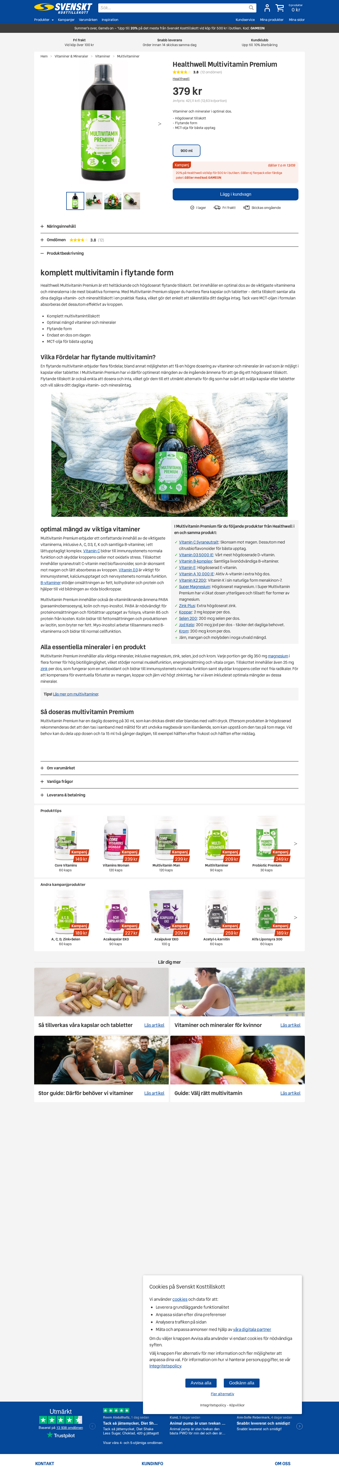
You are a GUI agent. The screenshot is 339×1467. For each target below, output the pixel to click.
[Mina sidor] (267, 8)
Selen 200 (188, 618)
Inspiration (110, 19)
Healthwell (181, 78)
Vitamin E (187, 568)
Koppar (185, 612)
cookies (180, 1299)
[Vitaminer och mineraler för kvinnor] (237, 1001)
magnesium (278, 656)
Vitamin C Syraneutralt (198, 542)
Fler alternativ (222, 1394)
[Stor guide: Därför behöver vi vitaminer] (101, 1069)
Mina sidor (297, 19)
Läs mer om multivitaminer (75, 694)
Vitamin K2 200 (192, 580)
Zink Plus (187, 606)
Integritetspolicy (165, 1366)
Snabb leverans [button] (170, 42)
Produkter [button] (42, 19)
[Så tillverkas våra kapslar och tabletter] (101, 1001)
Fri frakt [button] (79, 42)
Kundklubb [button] (260, 42)
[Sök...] (251, 7)
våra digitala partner (252, 1329)
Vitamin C (91, 551)
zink (44, 669)
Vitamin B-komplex (195, 561)
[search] (177, 7)
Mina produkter (272, 19)
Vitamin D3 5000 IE (196, 555)
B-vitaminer (51, 583)
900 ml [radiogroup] (187, 151)
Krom (183, 631)
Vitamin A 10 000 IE (196, 574)
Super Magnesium (194, 587)
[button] (289, 8)
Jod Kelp (186, 625)
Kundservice (245, 19)
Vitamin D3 (128, 570)
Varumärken (88, 19)
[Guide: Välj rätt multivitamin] (237, 1069)
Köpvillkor (237, 1405)
